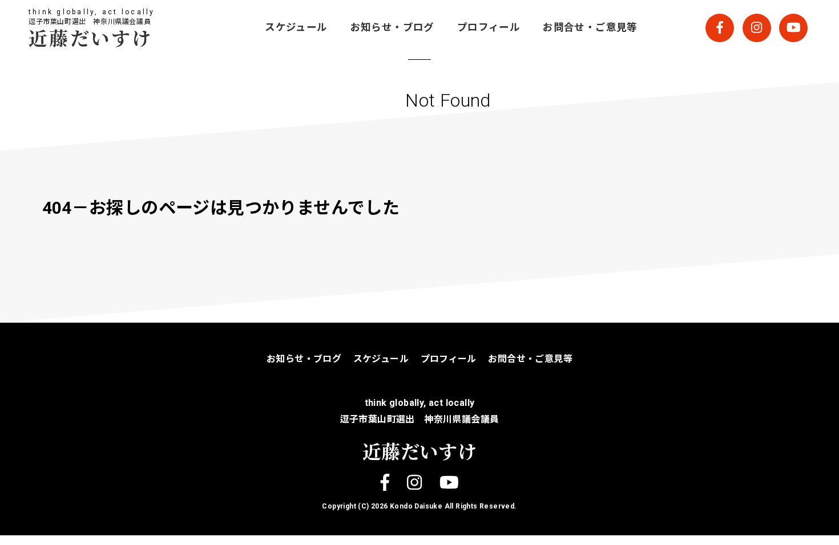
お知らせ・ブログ (392, 27)
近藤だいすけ (91, 37)
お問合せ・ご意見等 (590, 27)
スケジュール (296, 27)
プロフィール (488, 27)
